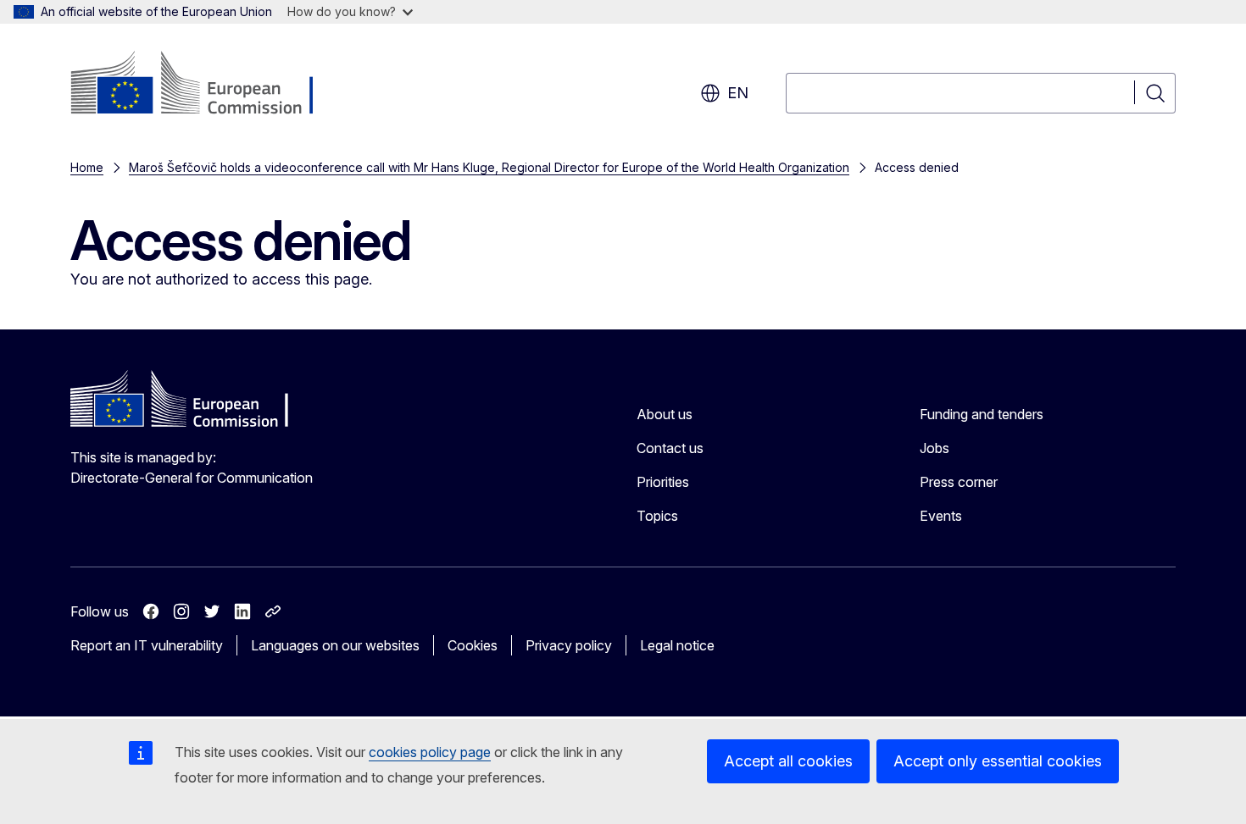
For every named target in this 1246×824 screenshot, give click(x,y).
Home (86, 167)
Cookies (473, 645)
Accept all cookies (788, 761)
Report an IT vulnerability (146, 645)
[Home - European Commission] (207, 85)
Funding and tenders (981, 414)
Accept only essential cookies (997, 761)
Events (941, 515)
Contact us (670, 448)
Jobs (934, 448)
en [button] (737, 93)
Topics (657, 515)
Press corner (959, 481)
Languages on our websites (335, 645)
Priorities (663, 481)
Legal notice (677, 645)
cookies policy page (430, 752)
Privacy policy (569, 645)
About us (665, 414)
